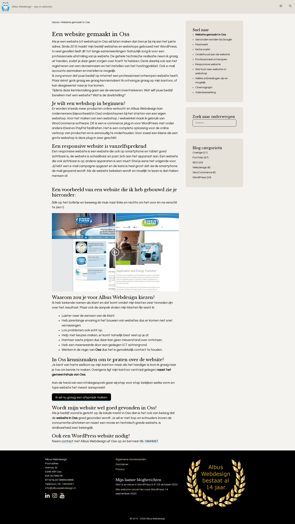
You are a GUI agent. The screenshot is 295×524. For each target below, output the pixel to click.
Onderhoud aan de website (212, 54)
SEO (195, 162)
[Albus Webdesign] (26, 7)
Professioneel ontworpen (211, 59)
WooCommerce (202, 172)
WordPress (199, 177)
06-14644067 (149, 441)
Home (55, 22)
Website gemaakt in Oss (210, 34)
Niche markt (202, 49)
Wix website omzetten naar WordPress (140, 489)
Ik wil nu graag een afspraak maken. (81, 397)
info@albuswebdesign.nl (60, 488)
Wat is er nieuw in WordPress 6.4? (136, 484)
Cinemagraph (203, 87)
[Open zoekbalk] (290, 6)
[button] (280, 6)
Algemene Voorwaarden (131, 459)
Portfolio (198, 157)
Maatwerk (201, 44)
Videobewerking (205, 92)
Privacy (120, 469)
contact (67, 441)
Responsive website (208, 64)
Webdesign (200, 167)
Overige (198, 152)
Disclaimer (122, 464)
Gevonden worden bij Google (213, 39)
